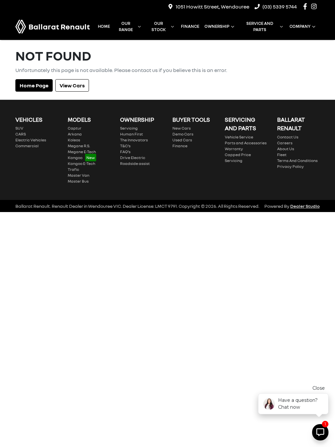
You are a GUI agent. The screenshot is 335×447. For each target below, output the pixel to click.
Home (104, 26)
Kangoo (75, 157)
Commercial (27, 145)
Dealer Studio (305, 206)
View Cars (72, 85)
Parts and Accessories (246, 142)
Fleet (282, 154)
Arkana (75, 134)
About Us (285, 148)
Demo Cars (182, 134)
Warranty (234, 148)
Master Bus (78, 181)
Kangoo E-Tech (81, 163)
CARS (20, 134)
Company (300, 26)
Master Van (78, 175)
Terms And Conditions (297, 160)
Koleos (74, 139)
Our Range (126, 26)
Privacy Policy (290, 166)
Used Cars (182, 139)
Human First (131, 134)
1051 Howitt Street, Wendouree (212, 6)
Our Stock (158, 26)
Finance (190, 26)
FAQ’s (125, 151)
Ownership (216, 26)
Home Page (34, 85)
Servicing (129, 128)
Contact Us (287, 136)
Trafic (73, 169)
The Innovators (134, 139)
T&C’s (125, 145)
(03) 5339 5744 (279, 6)
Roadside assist (135, 163)
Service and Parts (259, 26)
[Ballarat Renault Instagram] (315, 6)
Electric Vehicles (30, 139)
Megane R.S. (79, 145)
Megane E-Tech (82, 151)
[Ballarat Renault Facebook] (306, 6)
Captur (74, 128)
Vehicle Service (239, 136)
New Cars (181, 128)
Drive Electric (132, 157)
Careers (284, 142)
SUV (19, 128)
